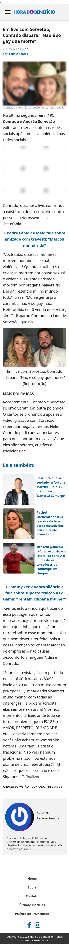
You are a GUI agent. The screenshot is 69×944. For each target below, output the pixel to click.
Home (32, 878)
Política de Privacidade (32, 914)
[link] (19, 817)
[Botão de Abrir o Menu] (7, 12)
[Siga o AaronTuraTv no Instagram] (37, 925)
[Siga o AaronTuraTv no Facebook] (29, 925)
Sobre (32, 887)
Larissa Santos (18, 54)
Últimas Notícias (32, 905)
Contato (32, 896)
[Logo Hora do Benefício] (34, 12)
